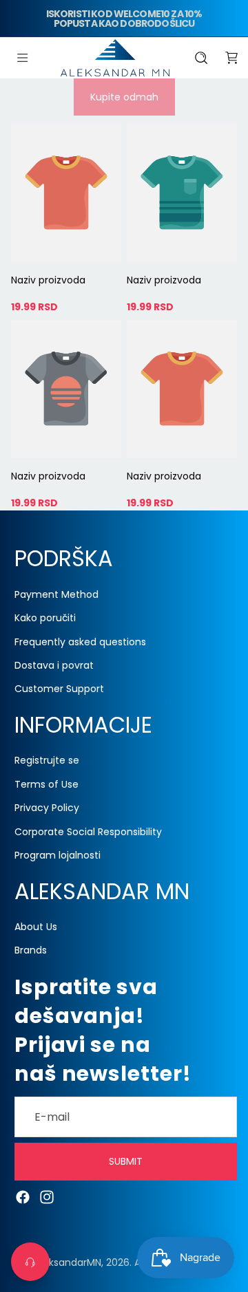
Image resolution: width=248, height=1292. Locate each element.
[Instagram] (47, 1197)
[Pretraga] (201, 58)
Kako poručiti (45, 618)
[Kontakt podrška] (30, 1261)
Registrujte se (46, 761)
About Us (35, 927)
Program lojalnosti (57, 855)
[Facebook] (22, 1197)
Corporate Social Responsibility (88, 832)
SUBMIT (126, 1162)
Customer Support (59, 689)
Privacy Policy (46, 808)
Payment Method (56, 594)
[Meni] (22, 57)
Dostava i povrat (54, 665)
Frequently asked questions (80, 642)
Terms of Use (46, 784)
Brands (30, 951)
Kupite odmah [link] (124, 97)
